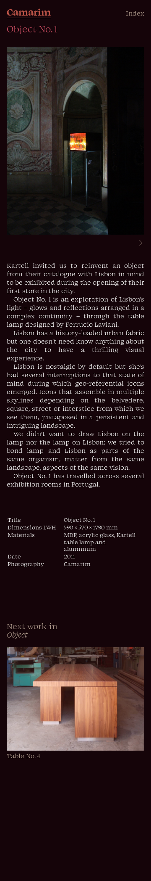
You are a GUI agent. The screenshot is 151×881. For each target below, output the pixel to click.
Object (17, 634)
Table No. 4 (24, 755)
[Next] (137, 244)
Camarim (29, 12)
